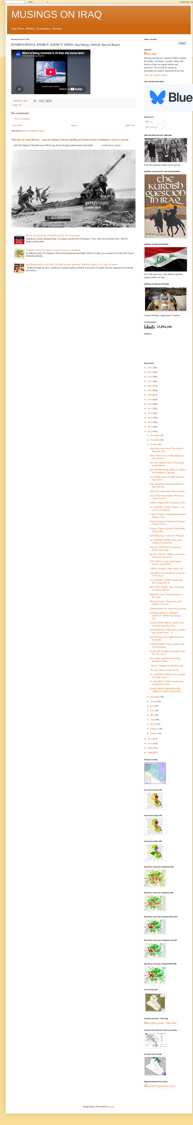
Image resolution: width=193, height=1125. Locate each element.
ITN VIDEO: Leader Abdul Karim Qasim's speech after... (165, 562)
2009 (150, 747)
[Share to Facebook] (47, 100)
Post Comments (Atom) (34, 130)
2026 (150, 367)
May (152, 714)
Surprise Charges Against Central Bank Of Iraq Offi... (167, 529)
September (155, 696)
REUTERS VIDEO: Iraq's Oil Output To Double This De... (167, 588)
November (155, 439)
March (153, 723)
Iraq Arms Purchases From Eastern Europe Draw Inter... (165, 548)
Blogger (110, 1106)
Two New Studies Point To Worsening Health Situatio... (167, 464)
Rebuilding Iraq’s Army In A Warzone (167, 535)
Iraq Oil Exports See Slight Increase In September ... (167, 638)
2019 (150, 399)
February (154, 728)
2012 (150, 431)
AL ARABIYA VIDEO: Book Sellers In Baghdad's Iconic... (167, 682)
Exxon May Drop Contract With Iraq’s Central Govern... (167, 497)
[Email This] (39, 100)
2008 (150, 752)
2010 (150, 743)
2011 (150, 738)
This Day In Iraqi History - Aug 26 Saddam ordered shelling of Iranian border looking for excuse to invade (69, 139)
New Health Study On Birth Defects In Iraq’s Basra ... (167, 478)
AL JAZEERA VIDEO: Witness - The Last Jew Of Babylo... (167, 508)
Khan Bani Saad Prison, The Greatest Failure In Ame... (166, 449)
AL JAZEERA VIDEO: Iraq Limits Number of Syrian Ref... (166, 541)
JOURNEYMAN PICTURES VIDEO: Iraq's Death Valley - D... (168, 631)
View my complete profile (155, 74)
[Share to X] (45, 100)
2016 (150, 413)
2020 (150, 394)
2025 (150, 372)
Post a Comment (22, 118)
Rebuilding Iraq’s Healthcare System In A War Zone (167, 574)
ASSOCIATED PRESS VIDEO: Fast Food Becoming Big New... (167, 624)
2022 (150, 385)
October (154, 444)
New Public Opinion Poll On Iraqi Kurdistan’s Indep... (165, 659)
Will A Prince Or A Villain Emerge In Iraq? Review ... (167, 457)
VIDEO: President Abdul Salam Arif (166, 568)
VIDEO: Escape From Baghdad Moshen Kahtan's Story (168, 515)
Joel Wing (152, 53)
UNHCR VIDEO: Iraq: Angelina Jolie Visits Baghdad (167, 645)
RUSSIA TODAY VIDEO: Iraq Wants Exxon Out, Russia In (167, 555)
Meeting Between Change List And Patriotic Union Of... (166, 602)
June (152, 710)
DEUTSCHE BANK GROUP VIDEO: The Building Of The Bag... (168, 471)
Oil (20, 104)
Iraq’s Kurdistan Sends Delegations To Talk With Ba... (167, 485)
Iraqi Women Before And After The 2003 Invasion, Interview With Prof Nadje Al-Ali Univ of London (71, 264)
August (153, 701)
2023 (150, 381)
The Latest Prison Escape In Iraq (164, 669)
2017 (150, 408)
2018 (150, 403)
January (154, 733)
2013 (150, 426)
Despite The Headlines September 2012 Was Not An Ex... (167, 652)
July (152, 705)
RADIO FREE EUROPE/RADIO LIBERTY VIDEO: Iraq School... (166, 690)
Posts (150, 121)
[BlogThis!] (42, 100)
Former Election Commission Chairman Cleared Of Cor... (167, 522)
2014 (150, 422)
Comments (153, 126)
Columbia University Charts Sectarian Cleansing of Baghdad (53, 249)
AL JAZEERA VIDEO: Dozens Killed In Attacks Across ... (167, 675)
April (152, 719)
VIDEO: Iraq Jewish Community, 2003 (167, 502)
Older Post (130, 125)
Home (74, 125)
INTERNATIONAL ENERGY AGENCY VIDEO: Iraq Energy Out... (165, 615)
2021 (150, 390)
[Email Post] (34, 100)
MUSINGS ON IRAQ (56, 14)
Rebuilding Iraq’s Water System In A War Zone (166, 595)
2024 (150, 376)
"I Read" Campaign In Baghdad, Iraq (166, 665)
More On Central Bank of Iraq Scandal (167, 491)
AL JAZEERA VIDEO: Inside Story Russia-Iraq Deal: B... (166, 581)
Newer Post (17, 125)
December (155, 435)
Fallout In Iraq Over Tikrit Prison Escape (168, 608)
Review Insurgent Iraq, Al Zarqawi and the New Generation (53, 235)
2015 (150, 417)
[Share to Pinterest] (50, 100)
